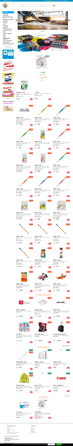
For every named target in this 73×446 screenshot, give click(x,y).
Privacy (8, 431)
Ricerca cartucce (59, 0)
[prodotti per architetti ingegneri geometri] (42, 20)
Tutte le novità (67, 395)
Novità (54, 0)
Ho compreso (59, 444)
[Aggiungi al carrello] (31, 99)
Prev (16, 20)
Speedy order (33, 431)
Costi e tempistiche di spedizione (12, 432)
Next (69, 20)
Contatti (8, 429)
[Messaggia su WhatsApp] (8, 48)
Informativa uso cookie (11, 433)
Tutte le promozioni (65, 345)
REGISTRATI (6, 0)
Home (45, 0)
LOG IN (10, 0)
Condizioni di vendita (10, 430)
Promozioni (49, 0)
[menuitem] (59, 0)
